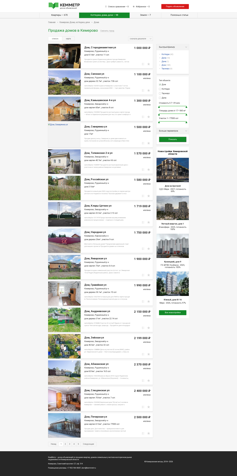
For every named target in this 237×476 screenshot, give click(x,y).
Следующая (88, 444)
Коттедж (167, 54)
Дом (166, 65)
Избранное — (143, 6)
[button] (140, 38)
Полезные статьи (179, 15)
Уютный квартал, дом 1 (172, 224)
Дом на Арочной (173, 186)
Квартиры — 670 (59, 15)
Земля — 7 (145, 15)
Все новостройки (173, 312)
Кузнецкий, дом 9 (172, 262)
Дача (166, 58)
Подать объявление (175, 6)
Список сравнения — (118, 6)
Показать (172, 139)
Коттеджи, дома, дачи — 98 (104, 15)
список (55, 38)
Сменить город (107, 31)
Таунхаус (167, 68)
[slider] (159, 107)
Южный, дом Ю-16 (173, 300)
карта (68, 38)
